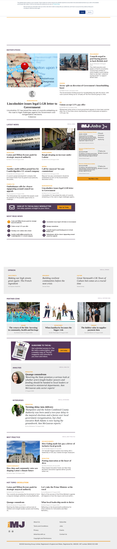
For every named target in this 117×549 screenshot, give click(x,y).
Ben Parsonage (55, 332)
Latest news (13, 125)
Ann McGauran (95, 63)
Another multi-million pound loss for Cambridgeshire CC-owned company (23, 170)
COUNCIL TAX (10, 184)
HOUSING (62, 83)
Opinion (11, 270)
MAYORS (44, 166)
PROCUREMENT (94, 54)
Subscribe (63, 522)
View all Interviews (63, 399)
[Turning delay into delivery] (18, 410)
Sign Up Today (64, 207)
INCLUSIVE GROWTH (47, 441)
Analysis (17, 368)
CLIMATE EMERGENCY (13, 466)
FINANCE (93, 325)
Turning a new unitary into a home (21, 230)
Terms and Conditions (41, 526)
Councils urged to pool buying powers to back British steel (98, 58)
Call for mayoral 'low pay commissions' (53, 170)
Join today (63, 350)
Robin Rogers (46, 505)
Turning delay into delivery (39, 407)
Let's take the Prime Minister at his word (57, 488)
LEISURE (23, 325)
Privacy (36, 530)
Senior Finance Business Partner (88, 132)
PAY (61, 102)
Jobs (61, 526)
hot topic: (12, 483)
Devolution (22, 483)
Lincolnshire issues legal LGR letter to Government (32, 105)
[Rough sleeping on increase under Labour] (58, 139)
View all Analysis (64, 367)
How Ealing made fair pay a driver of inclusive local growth (58, 445)
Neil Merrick (64, 107)
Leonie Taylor (11, 473)
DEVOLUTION (10, 152)
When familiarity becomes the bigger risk (58, 329)
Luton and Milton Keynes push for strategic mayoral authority (22, 156)
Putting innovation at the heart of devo (56, 462)
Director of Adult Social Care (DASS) (87, 149)
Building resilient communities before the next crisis (53, 281)
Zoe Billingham (47, 492)
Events (62, 530)
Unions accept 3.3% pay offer (72, 105)
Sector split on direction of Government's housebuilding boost (84, 86)
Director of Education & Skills (87, 163)
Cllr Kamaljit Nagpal (49, 448)
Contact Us (63, 534)
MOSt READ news (15, 216)
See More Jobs (93, 179)
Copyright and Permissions (42, 538)
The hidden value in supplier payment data (93, 329)
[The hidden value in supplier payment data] (93, 312)
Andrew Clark (19, 332)
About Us (37, 522)
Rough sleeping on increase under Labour (56, 156)
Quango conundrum (52, 226)
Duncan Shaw (46, 286)
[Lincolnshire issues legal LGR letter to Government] (32, 70)
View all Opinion (104, 269)
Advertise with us (39, 534)
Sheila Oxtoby (80, 286)
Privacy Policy (56, 4)
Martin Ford (33, 116)
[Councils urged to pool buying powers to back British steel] (74, 61)
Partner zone (13, 299)
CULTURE (79, 275)
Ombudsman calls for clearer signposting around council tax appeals (20, 188)
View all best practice (68, 436)
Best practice (13, 437)
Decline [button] (89, 12)
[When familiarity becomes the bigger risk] (58, 312)
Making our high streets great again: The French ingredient (20, 281)
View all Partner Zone (104, 298)
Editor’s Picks (13, 50)
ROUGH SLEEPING (47, 152)
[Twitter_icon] (12, 531)
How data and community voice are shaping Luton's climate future (22, 469)
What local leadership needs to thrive (57, 502)
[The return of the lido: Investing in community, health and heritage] (23, 312)
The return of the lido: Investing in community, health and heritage (23, 329)
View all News (71, 124)
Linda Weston (89, 332)
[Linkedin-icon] (9, 531)
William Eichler (65, 90)
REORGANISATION (32, 100)
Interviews (18, 400)
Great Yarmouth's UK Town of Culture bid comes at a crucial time (91, 281)
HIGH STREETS (12, 275)
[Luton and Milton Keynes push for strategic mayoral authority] (23, 139)
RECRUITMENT (58, 325)
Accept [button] (82, 12)
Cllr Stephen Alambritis (14, 286)
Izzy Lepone (11, 193)
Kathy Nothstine (48, 465)
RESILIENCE (45, 275)
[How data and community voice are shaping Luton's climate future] (23, 451)
